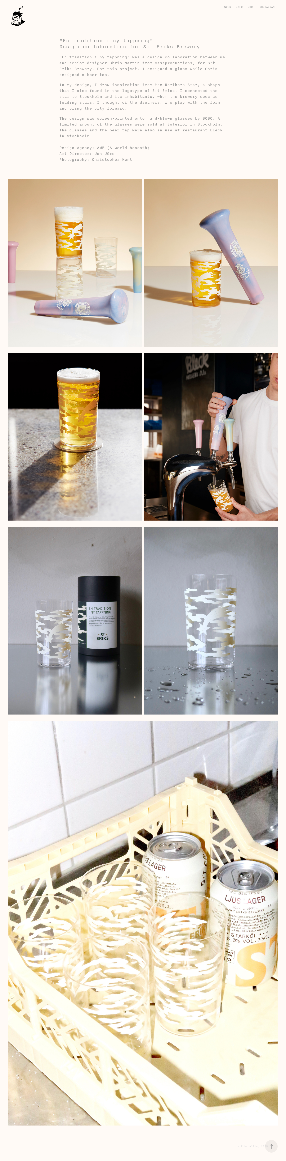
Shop (251, 7)
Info (239, 7)
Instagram (266, 7)
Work (227, 7)
